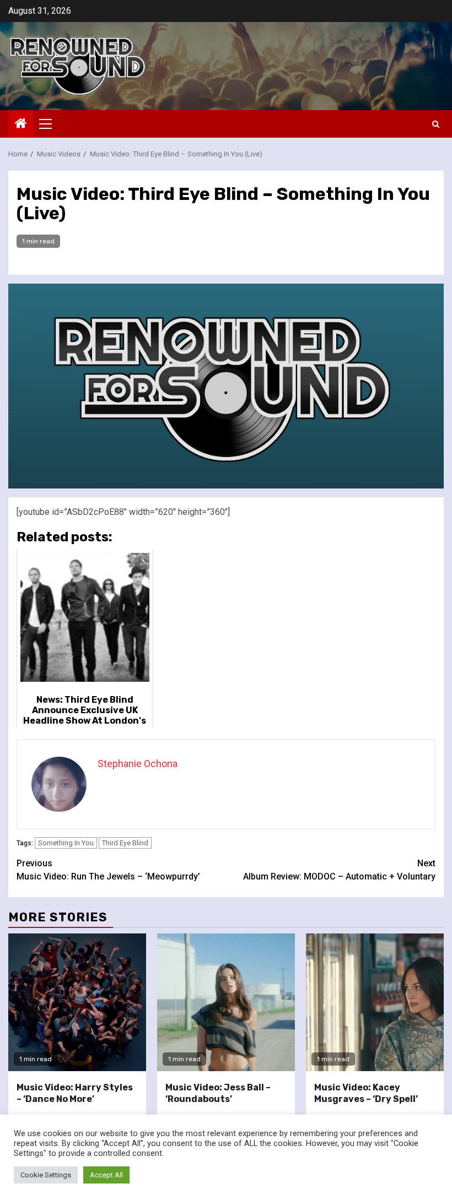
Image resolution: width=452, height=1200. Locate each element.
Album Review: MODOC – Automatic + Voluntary (339, 870)
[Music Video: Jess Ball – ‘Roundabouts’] (226, 1002)
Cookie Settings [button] (45, 1175)
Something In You (66, 843)
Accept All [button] (106, 1175)
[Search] (436, 124)
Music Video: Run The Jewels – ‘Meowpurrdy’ (108, 870)
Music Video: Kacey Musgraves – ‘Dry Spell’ (366, 1093)
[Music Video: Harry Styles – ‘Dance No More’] (77, 1002)
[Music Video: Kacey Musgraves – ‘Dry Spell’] (375, 1002)
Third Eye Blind (125, 843)
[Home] (21, 124)
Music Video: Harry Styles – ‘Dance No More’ (75, 1093)
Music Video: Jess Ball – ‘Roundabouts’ (218, 1093)
